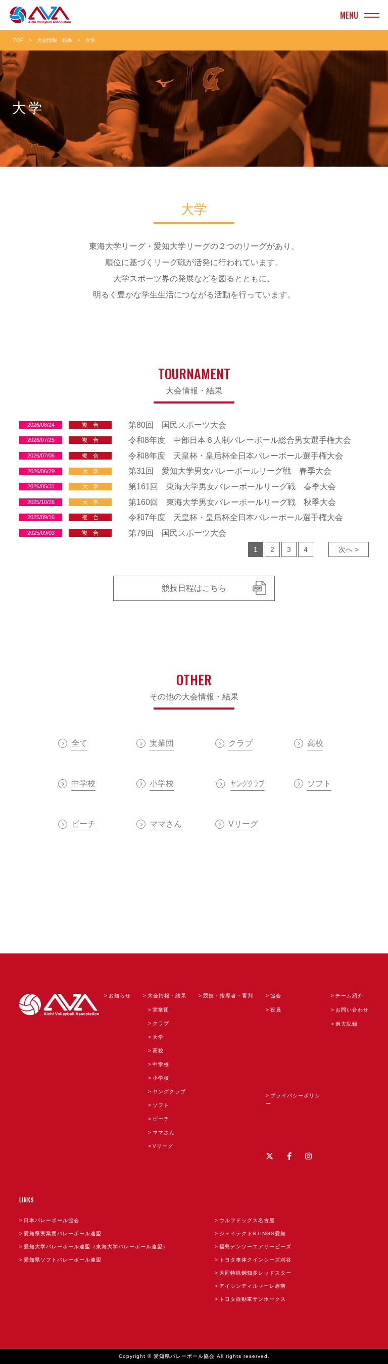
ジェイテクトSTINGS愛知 (252, 1233)
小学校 (161, 1078)
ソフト (161, 1105)
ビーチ (161, 1119)
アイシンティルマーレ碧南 (252, 1286)
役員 (275, 1010)
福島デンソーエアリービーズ (255, 1246)
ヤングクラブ (169, 1091)
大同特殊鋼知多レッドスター (255, 1273)
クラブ (161, 1023)
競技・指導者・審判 (228, 995)
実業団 (161, 1010)
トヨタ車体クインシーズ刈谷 (255, 1259)
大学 (158, 1037)
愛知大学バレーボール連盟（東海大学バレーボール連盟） (96, 1246)
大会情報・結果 (54, 40)
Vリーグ (163, 1146)
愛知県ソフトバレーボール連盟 (63, 1259)
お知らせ (120, 995)
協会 (275, 995)
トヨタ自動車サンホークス (252, 1299)
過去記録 (346, 1024)
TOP (18, 40)
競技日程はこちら (194, 588)
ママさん (164, 1132)
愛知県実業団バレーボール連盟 (63, 1233)
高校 (158, 1050)
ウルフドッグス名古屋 (247, 1220)
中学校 (161, 1064)
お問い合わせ (352, 1010)
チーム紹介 (349, 995)
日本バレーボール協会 (51, 1220)
